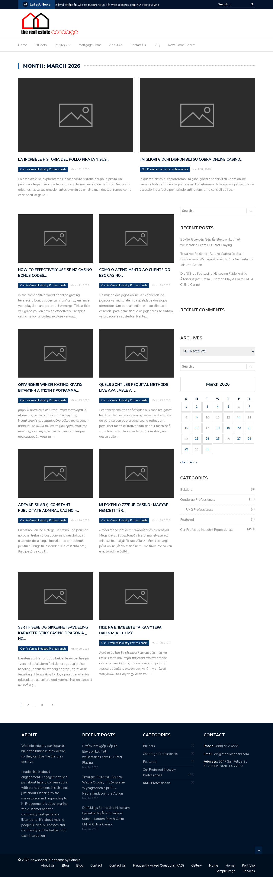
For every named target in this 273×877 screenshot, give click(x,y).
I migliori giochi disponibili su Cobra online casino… (191, 159)
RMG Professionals (199, 510)
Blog (65, 865)
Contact (96, 865)
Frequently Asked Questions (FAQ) (158, 865)
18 (217, 428)
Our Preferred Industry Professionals (43, 169)
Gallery (196, 865)
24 (207, 439)
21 (249, 428)
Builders (41, 45)
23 (196, 439)
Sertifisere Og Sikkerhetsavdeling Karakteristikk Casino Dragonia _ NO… (53, 633)
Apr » (193, 462)
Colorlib (74, 860)
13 (239, 417)
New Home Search (182, 45)
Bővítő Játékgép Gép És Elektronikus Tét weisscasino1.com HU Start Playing (107, 5)
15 (186, 428)
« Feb (183, 462)
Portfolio (248, 865)
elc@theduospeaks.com (231, 754)
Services (249, 871)
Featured (187, 520)
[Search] (252, 4)
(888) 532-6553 (227, 746)
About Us (116, 45)
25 (217, 439)
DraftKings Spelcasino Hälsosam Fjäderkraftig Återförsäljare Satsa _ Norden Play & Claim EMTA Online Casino (216, 279)
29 (186, 449)
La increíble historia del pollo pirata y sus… (63, 159)
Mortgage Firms (90, 45)
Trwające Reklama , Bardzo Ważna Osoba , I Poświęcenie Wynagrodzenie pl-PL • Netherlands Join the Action (216, 259)
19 (228, 428)
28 (249, 439)
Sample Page (225, 871)
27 (239, 439)
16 (196, 428)
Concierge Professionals (197, 500)
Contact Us (138, 45)
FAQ (157, 45)
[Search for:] (231, 4)
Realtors (61, 45)
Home (22, 45)
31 (207, 449)
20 (239, 428)
